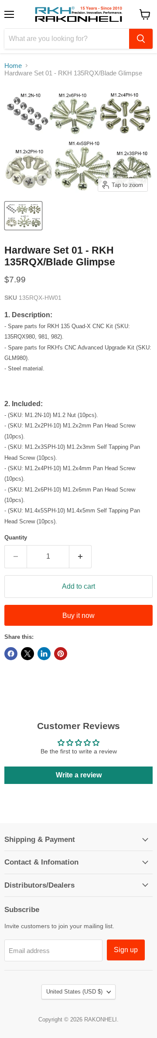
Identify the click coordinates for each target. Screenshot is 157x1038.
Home (13, 65)
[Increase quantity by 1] (80, 556)
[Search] (141, 39)
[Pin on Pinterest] (60, 653)
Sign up (126, 949)
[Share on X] (27, 653)
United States (74, 991)
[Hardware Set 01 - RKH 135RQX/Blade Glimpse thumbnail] (23, 216)
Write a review (79, 775)
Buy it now (78, 615)
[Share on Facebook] (10, 653)
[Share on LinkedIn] (44, 653)
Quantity (15, 537)
